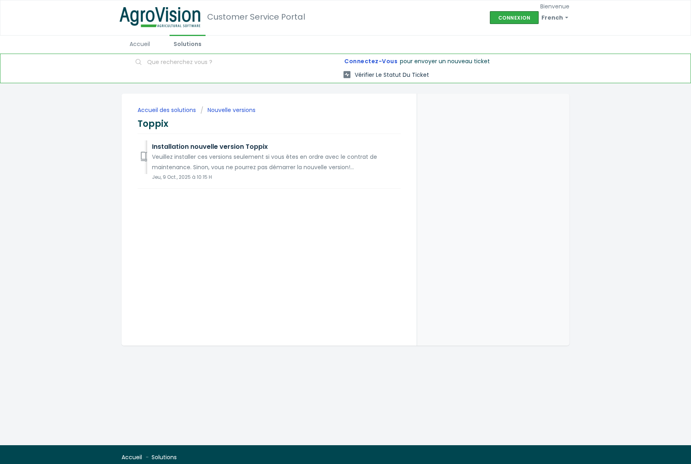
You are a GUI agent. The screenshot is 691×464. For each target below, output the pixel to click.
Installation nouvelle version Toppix (210, 146)
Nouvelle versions (232, 110)
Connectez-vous (370, 61)
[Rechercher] (138, 63)
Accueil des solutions (168, 110)
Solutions (188, 44)
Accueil (140, 44)
